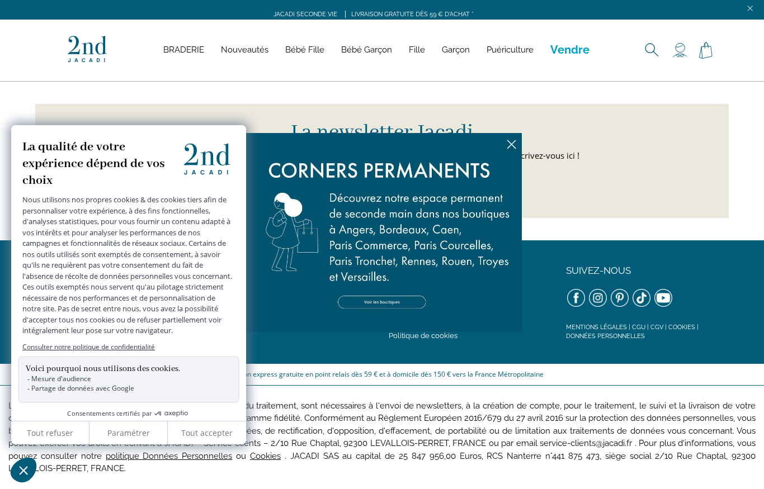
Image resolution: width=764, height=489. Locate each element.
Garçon (456, 50)
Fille (417, 50)
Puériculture (510, 50)
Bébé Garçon (366, 50)
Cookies (681, 327)
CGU (638, 327)
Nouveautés (244, 50)
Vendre (569, 49)
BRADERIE (183, 50)
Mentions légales (596, 327)
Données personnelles (605, 336)
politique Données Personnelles (169, 456)
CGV (656, 327)
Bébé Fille (304, 50)
